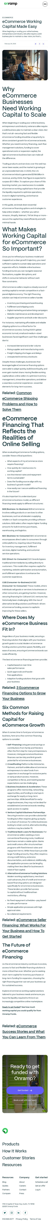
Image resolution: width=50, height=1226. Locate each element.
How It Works (14, 1151)
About (21, 1182)
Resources (12, 1165)
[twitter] (4, 1212)
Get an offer (40, 1186)
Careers (22, 1186)
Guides (5, 1186)
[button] (45, 4)
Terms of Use (35, 1219)
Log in (37, 1190)
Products (10, 1144)
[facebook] (25, 1212)
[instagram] (11, 1212)
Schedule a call (41, 1182)
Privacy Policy (22, 1219)
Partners (5, 1190)
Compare (6, 1193)
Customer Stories (18, 1158)
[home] (10, 4)
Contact (22, 1190)
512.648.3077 (8, 1219)
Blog (4, 1182)
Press (21, 1193)
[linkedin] (18, 1212)
